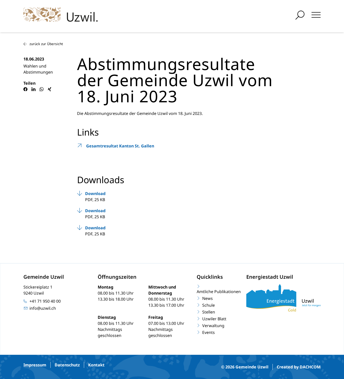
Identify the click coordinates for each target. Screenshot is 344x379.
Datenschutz (67, 365)
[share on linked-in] (33, 89)
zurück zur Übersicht (46, 43)
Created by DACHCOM (299, 367)
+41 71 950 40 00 (45, 301)
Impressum (34, 365)
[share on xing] (50, 89)
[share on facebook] (25, 89)
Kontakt (96, 365)
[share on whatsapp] (42, 89)
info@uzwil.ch (42, 308)
